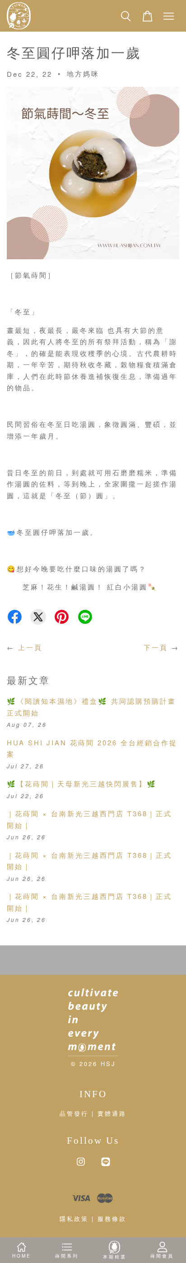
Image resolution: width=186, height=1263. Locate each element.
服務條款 (112, 1218)
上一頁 (30, 647)
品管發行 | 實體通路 (93, 1113)
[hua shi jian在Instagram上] (80, 1165)
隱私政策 (74, 1218)
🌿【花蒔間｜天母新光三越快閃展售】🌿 (82, 783)
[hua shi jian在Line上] (105, 1165)
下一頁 (156, 647)
